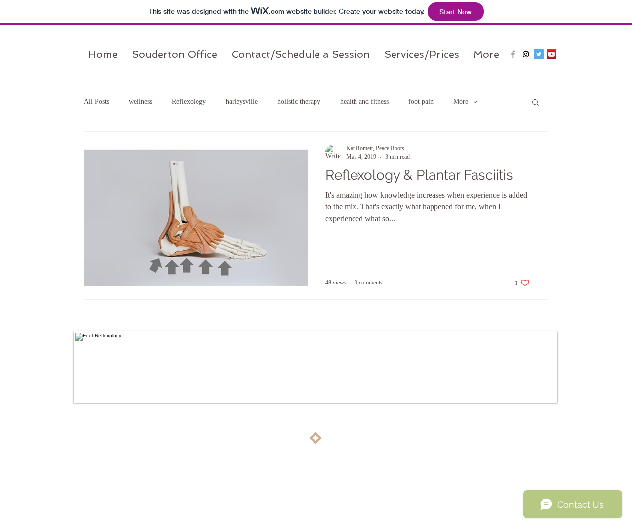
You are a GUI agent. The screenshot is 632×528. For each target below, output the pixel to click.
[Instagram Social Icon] (526, 54)
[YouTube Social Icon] (551, 54)
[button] (535, 103)
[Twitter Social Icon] (539, 54)
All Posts (96, 101)
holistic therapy (298, 101)
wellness (140, 101)
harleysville (242, 101)
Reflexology (189, 101)
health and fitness (364, 101)
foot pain (421, 101)
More (460, 101)
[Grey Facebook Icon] (513, 54)
